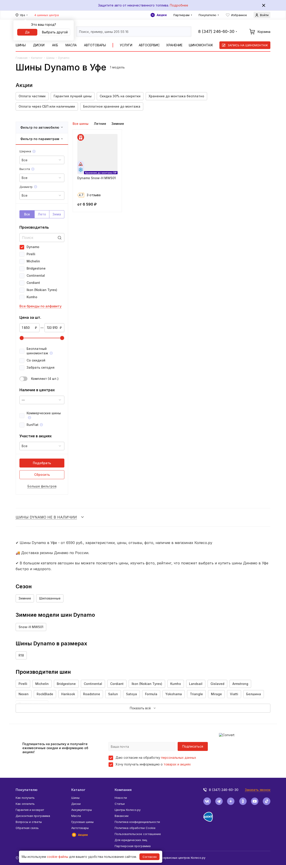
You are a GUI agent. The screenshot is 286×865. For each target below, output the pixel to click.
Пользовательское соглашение (138, 834)
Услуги (126, 45)
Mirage (216, 694)
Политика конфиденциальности (137, 822)
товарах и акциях (177, 764)
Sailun (113, 694)
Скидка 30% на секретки (120, 96)
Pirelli (31, 254)
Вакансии (121, 816)
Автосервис (149, 45)
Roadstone (91, 694)
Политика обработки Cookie (135, 828)
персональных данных (178, 757)
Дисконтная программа (33, 816)
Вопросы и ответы (29, 822)
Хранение (174, 45)
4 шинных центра (46, 15)
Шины (21, 45)
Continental (36, 275)
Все (27, 214)
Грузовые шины (82, 822)
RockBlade (45, 694)
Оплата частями (32, 96)
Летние (100, 123)
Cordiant (33, 283)
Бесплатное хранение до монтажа (111, 106)
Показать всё (140, 708)
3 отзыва (94, 195)
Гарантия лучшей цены (73, 96)
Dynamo (33, 247)
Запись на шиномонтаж (248, 45)
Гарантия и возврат (30, 810)
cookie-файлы (57, 857)
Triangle (196, 694)
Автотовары (95, 45)
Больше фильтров (42, 486)
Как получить (25, 797)
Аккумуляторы (81, 810)
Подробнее (179, 5)
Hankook (68, 694)
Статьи (120, 803)
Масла (71, 45)
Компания (123, 790)
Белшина (253, 694)
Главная (21, 58)
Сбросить (42, 474)
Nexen (24, 694)
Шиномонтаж (201, 45)
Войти (264, 15)
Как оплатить (25, 803)
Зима (57, 214)
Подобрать (42, 463)
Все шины (80, 123)
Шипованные (50, 598)
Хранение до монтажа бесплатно (176, 96)
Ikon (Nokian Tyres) (42, 290)
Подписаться (192, 746)
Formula (151, 694)
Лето (42, 214)
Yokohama (173, 694)
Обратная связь (27, 828)
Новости (121, 797)
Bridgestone (36, 268)
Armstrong (240, 684)
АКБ (55, 45)
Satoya (131, 694)
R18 (21, 655)
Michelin (33, 261)
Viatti (234, 694)
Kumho (32, 297)
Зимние (117, 123)
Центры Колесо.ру (128, 810)
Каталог (37, 58)
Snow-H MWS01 (31, 627)
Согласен (150, 857)
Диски (38, 45)
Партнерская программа (133, 846)
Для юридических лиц (131, 840)
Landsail (195, 684)
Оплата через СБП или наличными (47, 106)
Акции (162, 15)
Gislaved (217, 684)
